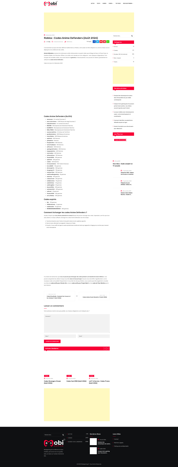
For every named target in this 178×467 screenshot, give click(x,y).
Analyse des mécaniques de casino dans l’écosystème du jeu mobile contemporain (123, 97)
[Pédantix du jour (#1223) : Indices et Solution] (116, 182)
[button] (105, 348)
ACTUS (92, 3)
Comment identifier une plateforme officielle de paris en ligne (123, 121)
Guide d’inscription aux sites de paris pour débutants (123, 127)
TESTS (98, 3)
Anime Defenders (48, 53)
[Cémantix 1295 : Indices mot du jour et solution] (116, 172)
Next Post (102, 295)
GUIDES (104, 3)
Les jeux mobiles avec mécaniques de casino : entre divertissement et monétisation (124, 114)
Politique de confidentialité (121, 446)
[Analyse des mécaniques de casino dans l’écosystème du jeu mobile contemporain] (93, 441)
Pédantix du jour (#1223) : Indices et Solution (126, 184)
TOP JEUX (118, 3)
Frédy (48, 41)
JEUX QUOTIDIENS (127, 3)
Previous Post (52, 294)
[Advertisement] (85, 22)
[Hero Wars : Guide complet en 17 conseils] (123, 148)
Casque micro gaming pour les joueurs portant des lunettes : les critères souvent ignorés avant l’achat (124, 106)
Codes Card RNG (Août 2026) (68, 381)
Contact (116, 439)
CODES (110, 3)
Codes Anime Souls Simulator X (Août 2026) (95, 297)
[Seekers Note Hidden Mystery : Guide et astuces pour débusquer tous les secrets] (116, 193)
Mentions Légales (118, 442)
